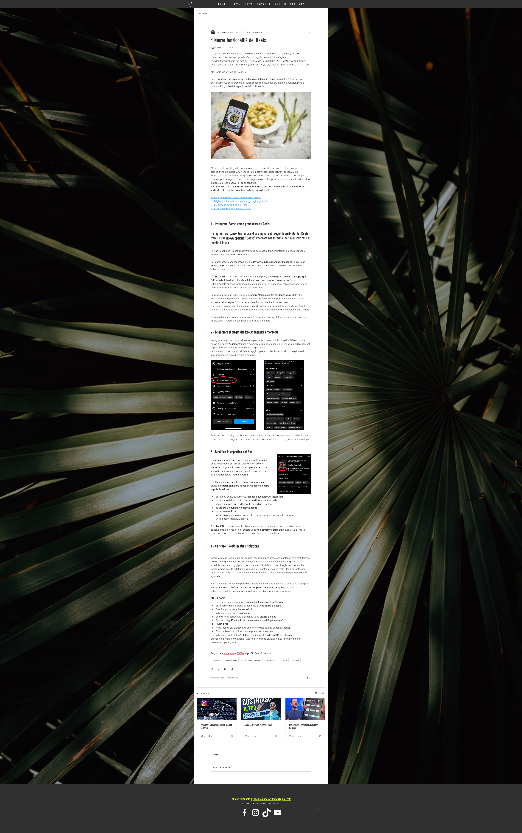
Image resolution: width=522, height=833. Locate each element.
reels (285, 660)
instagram (216, 660)
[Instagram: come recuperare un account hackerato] (217, 709)
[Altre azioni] (309, 32)
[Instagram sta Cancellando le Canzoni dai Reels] (305, 709)
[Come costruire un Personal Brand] (261, 709)
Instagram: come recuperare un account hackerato (216, 726)
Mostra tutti (320, 693)
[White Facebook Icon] (244, 812)
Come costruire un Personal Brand (258, 724)
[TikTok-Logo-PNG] (266, 812)
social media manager (251, 660)
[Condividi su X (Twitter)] (218, 669)
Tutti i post (202, 13)
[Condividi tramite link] (232, 669)
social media (231, 660)
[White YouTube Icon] (277, 812)
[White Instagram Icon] (255, 812)
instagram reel (271, 660)
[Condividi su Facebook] (212, 669)
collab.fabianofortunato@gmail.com (272, 799)
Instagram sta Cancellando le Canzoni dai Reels (304, 726)
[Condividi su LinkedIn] (225, 669)
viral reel (295, 660)
